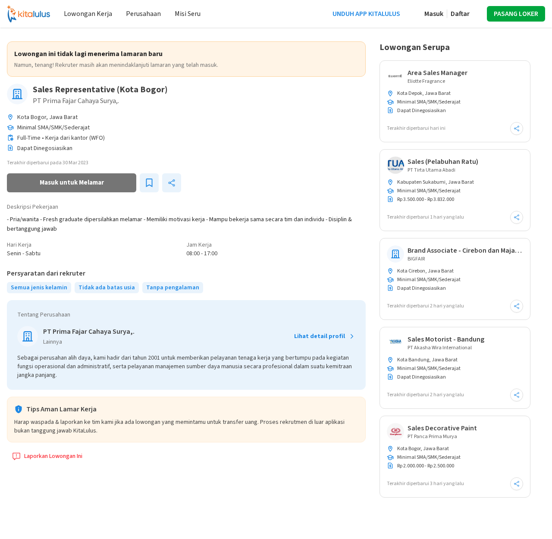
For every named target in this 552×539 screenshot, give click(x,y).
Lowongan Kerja (88, 14)
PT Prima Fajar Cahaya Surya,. (76, 101)
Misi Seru (188, 14)
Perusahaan (143, 14)
